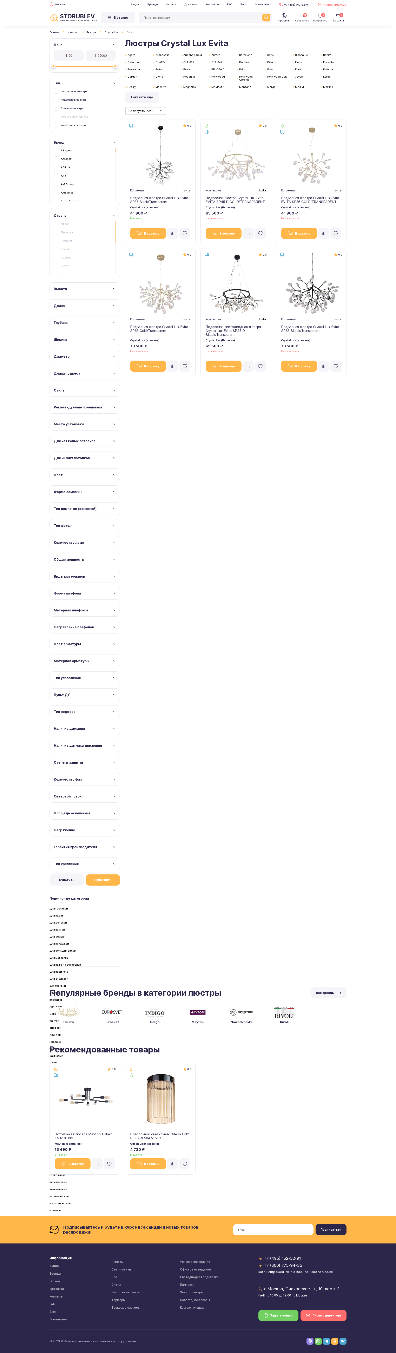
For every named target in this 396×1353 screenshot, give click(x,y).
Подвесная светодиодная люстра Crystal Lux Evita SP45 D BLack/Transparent (233, 331)
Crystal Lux (111, 32)
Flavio (299, 69)
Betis (270, 55)
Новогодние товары (195, 1300)
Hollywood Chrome (246, 78)
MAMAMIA (217, 86)
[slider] (53, 66)
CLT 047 (216, 62)
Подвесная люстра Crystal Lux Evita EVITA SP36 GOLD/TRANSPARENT (310, 200)
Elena (298, 62)
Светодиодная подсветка (199, 1277)
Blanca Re (301, 55)
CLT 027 (188, 62)
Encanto (328, 62)
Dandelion (245, 62)
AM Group (67, 184)
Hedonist (189, 76)
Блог (243, 4)
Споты (116, 1284)
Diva (270, 62)
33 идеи (66, 150)
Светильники (121, 1269)
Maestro (161, 86)
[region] (85, 107)
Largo (327, 76)
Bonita (327, 55)
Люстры (91, 32)
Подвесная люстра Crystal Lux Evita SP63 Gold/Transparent (159, 329)
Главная (55, 32)
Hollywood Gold (277, 76)
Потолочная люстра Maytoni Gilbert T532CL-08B (84, 1136)
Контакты (212, 4)
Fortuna (328, 69)
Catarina (133, 62)
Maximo (328, 86)
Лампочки (187, 1284)
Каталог (73, 32)
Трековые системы (126, 1307)
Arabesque (163, 55)
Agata (131, 55)
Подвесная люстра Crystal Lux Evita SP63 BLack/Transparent (310, 329)
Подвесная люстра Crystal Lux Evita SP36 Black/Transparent (159, 200)
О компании (263, 4)
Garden (132, 76)
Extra (186, 69)
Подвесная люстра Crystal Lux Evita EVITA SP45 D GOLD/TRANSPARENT (235, 200)
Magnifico (189, 86)
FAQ (229, 4)
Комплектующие (192, 1307)
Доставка (191, 4)
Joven (299, 76)
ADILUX (65, 167)
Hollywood (218, 76)
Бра (114, 1277)
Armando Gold (192, 55)
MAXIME (300, 86)
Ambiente (67, 192)
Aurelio (215, 55)
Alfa (63, 175)
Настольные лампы (126, 1292)
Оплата (171, 4)
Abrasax (66, 158)
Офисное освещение (195, 1269)
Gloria (159, 76)
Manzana (245, 86)
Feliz (242, 69)
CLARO (160, 62)
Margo (271, 86)
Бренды (152, 4)
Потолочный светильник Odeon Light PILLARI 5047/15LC (160, 1136)
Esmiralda (133, 69)
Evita (159, 69)
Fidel (270, 69)
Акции (135, 4)
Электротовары (191, 1292)
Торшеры (118, 1300)
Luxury (131, 86)
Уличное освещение (195, 1261)
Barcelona (245, 55)
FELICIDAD (218, 69)
